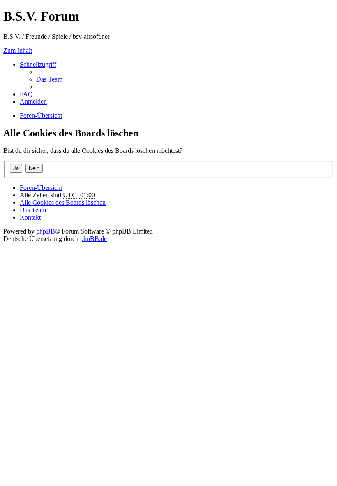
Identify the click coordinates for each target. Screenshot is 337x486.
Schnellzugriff (38, 64)
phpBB (45, 231)
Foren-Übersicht (41, 187)
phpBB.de (93, 238)
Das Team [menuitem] (49, 79)
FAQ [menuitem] (26, 94)
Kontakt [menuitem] (30, 217)
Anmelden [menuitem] (33, 101)
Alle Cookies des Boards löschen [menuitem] (63, 202)
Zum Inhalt (17, 50)
